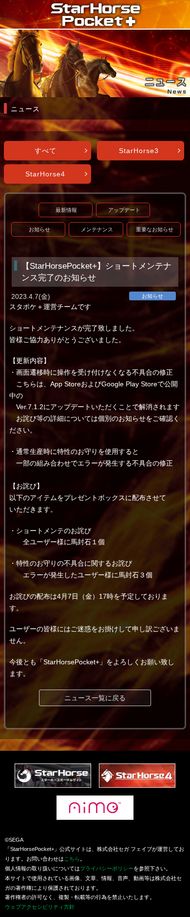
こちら (72, 859)
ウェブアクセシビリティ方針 (40, 907)
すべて (46, 151)
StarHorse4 (45, 174)
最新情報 (66, 210)
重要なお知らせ (154, 229)
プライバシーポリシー (106, 868)
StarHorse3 (139, 151)
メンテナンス (97, 229)
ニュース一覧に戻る (95, 698)
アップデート (124, 210)
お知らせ (39, 229)
